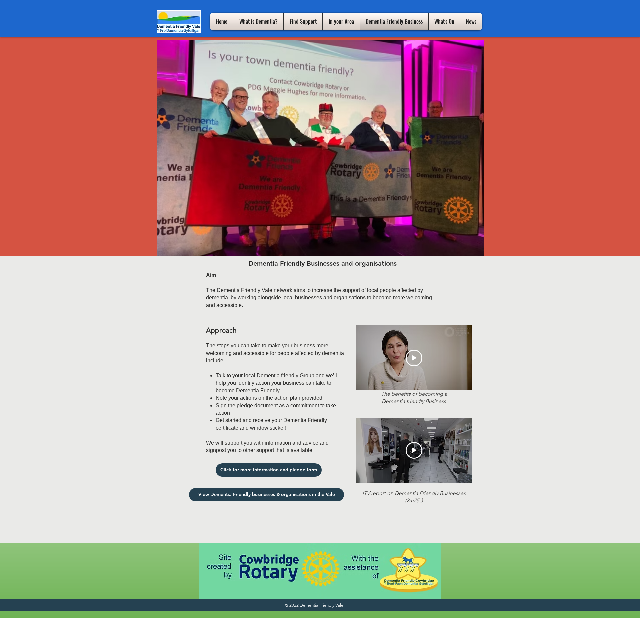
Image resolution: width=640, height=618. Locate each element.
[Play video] (414, 358)
